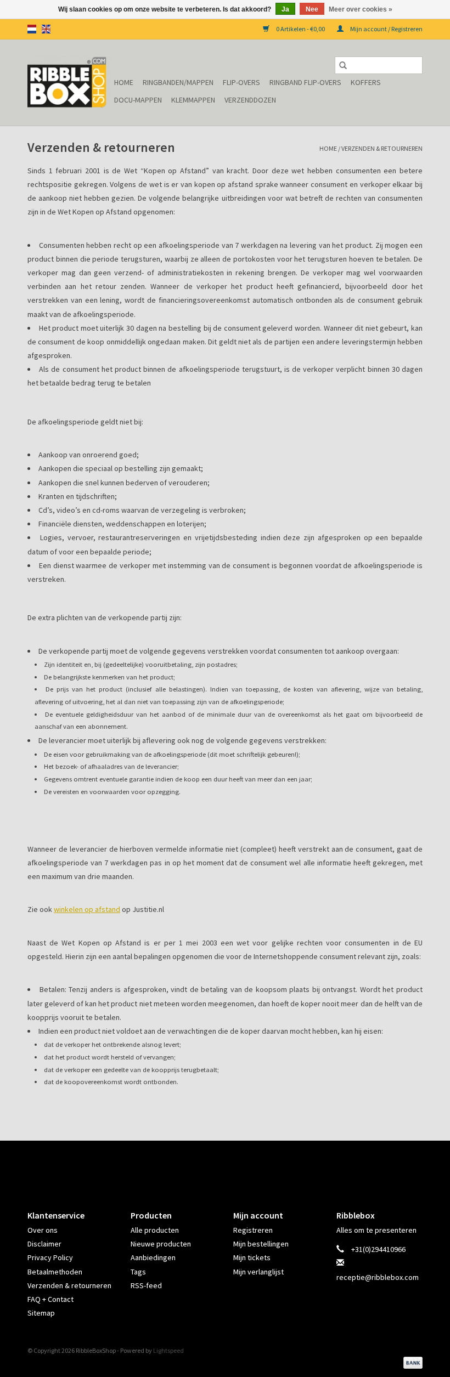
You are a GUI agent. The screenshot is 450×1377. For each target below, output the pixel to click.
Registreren (253, 1230)
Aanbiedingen (153, 1257)
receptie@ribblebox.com (377, 1277)
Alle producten (155, 1230)
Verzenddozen (250, 100)
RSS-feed (146, 1285)
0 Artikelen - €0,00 (300, 29)
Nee (312, 9)
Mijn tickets (252, 1257)
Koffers (366, 82)
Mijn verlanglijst (258, 1272)
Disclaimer (44, 1244)
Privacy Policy (50, 1257)
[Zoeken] (343, 65)
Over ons (42, 1230)
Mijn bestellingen (261, 1244)
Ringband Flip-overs (305, 82)
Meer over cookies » (360, 9)
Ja (285, 9)
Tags (138, 1272)
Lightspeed (168, 1350)
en (46, 29)
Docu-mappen (138, 100)
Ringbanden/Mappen (178, 82)
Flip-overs (241, 82)
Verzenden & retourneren (382, 148)
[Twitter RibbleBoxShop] (235, 1166)
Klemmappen (193, 100)
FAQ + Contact (50, 1299)
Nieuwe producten (161, 1244)
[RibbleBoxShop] (69, 82)
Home (123, 82)
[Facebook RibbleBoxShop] (215, 1166)
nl (31, 29)
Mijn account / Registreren (386, 29)
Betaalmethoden (54, 1272)
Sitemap (41, 1313)
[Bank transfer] (411, 1362)
